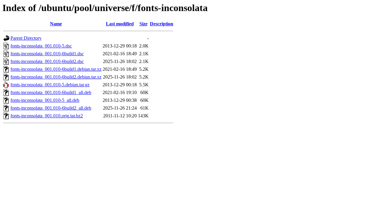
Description (161, 23)
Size (143, 23)
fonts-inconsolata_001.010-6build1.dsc (47, 53)
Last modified (120, 23)
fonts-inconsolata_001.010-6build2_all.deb (50, 107)
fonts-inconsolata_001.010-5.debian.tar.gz (49, 84)
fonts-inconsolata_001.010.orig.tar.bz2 (46, 115)
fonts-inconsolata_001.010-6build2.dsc (47, 61)
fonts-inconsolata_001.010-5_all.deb (44, 100)
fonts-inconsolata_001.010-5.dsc (41, 45)
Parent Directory (26, 38)
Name (56, 23)
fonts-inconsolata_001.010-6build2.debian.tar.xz (55, 76)
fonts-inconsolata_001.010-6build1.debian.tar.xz (55, 69)
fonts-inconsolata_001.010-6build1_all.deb (50, 92)
